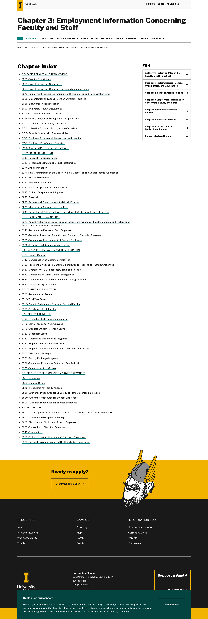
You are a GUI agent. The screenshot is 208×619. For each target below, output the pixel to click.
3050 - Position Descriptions (36, 79)
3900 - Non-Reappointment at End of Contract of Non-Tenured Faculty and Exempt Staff (68, 412)
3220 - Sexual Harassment (35, 177)
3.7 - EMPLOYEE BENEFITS (36, 314)
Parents (132, 538)
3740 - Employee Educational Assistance (43, 343)
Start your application (68, 483)
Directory (82, 527)
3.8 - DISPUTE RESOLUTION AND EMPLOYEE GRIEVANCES (53, 373)
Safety (80, 538)
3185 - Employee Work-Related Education (43, 143)
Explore (150, 4)
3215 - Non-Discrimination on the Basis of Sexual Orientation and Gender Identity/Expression (70, 172)
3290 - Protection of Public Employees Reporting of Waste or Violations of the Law (65, 212)
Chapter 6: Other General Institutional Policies (158, 128)
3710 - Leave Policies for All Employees (42, 324)
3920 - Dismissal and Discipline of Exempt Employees (50, 422)
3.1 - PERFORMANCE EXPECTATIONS (41, 113)
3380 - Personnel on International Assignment (46, 245)
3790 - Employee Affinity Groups (39, 368)
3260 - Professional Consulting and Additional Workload (50, 202)
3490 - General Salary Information (39, 284)
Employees (134, 543)
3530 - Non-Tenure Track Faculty (39, 309)
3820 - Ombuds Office (33, 383)
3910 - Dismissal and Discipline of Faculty (43, 417)
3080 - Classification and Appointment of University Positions (54, 99)
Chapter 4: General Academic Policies (161, 111)
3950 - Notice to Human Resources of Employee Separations (54, 437)
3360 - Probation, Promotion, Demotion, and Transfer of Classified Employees (62, 235)
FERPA (84, 39)
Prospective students (140, 527)
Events (80, 543)
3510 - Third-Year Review (34, 299)
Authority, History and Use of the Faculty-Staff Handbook (163, 74)
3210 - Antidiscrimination (34, 167)
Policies (31, 39)
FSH (51, 39)
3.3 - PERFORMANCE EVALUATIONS (41, 217)
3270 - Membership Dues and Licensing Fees (45, 207)
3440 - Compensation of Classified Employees (46, 260)
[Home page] (20, 5)
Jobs (19, 527)
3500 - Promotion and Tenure (37, 294)
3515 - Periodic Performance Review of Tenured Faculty (51, 304)
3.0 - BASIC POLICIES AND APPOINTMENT (45, 74)
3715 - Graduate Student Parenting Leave (43, 328)
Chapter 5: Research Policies (160, 119)
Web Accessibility (127, 39)
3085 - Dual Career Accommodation (40, 103)
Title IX (21, 543)
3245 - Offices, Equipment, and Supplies (42, 192)
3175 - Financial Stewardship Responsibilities (45, 133)
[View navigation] (186, 4)
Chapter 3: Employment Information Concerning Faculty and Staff (164, 101)
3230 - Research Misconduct (37, 182)
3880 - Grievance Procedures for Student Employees (50, 397)
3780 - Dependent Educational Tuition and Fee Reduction (51, 363)
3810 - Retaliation (31, 378)
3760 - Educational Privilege (36, 353)
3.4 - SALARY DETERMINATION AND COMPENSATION (51, 250)
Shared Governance (153, 39)
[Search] (27, 4)
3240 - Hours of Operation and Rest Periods (45, 187)
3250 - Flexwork (30, 197)
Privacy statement (102, 39)
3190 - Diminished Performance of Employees (45, 148)
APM (44, 39)
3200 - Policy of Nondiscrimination (39, 158)
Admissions (173, 4)
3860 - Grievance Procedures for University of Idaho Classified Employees (61, 392)
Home (20, 48)
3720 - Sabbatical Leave (34, 333)
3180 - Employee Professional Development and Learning (51, 138)
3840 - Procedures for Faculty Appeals (42, 388)
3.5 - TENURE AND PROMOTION (39, 289)
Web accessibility (27, 538)
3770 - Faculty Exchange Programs (40, 358)
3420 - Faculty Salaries (34, 255)
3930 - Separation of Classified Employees (44, 427)
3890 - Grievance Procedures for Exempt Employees (49, 402)
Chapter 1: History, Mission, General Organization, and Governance (164, 84)
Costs (161, 4)
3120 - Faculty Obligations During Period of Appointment (51, 118)
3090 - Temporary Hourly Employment (42, 108)
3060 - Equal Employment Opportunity (42, 84)
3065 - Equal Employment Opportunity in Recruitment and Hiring (55, 89)
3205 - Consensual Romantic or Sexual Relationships (49, 163)
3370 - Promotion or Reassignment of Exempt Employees (52, 240)
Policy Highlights (67, 39)
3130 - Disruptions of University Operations (44, 123)
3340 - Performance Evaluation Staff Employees (47, 230)
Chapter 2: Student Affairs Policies (164, 92)
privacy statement (120, 611)
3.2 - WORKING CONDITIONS (37, 153)
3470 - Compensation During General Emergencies (48, 274)
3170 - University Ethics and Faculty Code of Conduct (49, 128)
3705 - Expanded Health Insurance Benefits (45, 319)
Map (79, 532)
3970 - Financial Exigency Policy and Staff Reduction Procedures (56, 442)
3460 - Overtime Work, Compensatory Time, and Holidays (51, 269)
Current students (137, 532)
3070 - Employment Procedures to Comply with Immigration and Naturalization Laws (66, 94)
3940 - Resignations (32, 432)
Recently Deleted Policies (159, 136)
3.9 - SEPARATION (31, 407)
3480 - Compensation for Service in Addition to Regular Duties (54, 279)
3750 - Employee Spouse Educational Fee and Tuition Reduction (55, 348)
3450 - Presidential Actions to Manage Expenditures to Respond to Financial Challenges (68, 264)
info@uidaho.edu (81, 584)
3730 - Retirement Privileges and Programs (44, 338)
